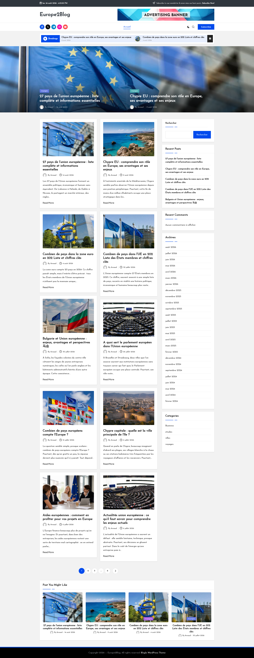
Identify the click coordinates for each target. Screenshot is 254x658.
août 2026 (170, 247)
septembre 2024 (173, 370)
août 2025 (170, 315)
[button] (206, 27)
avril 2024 (170, 395)
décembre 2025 (173, 290)
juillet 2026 (171, 253)
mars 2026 (170, 278)
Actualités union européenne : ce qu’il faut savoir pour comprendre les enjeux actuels (127, 519)
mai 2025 (170, 333)
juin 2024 (170, 383)
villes (167, 438)
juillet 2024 (171, 376)
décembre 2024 (173, 358)
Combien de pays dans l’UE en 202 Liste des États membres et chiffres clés (197, 37)
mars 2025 (170, 346)
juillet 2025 (171, 321)
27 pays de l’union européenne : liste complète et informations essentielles (68, 165)
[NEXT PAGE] (115, 571)
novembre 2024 (173, 364)
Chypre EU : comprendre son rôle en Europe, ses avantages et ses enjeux (126, 165)
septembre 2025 (173, 309)
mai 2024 (170, 389)
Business (169, 426)
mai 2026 (170, 266)
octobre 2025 (172, 303)
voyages (44, 91)
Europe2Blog (55, 14)
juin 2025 (170, 327)
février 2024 (171, 401)
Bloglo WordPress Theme (153, 653)
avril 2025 (170, 340)
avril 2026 (170, 272)
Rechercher (170, 123)
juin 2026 (170, 260)
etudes (168, 432)
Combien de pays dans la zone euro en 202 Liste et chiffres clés (118, 37)
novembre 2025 (173, 297)
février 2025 (171, 352)
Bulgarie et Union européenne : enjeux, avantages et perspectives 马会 (66, 342)
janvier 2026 (171, 284)
